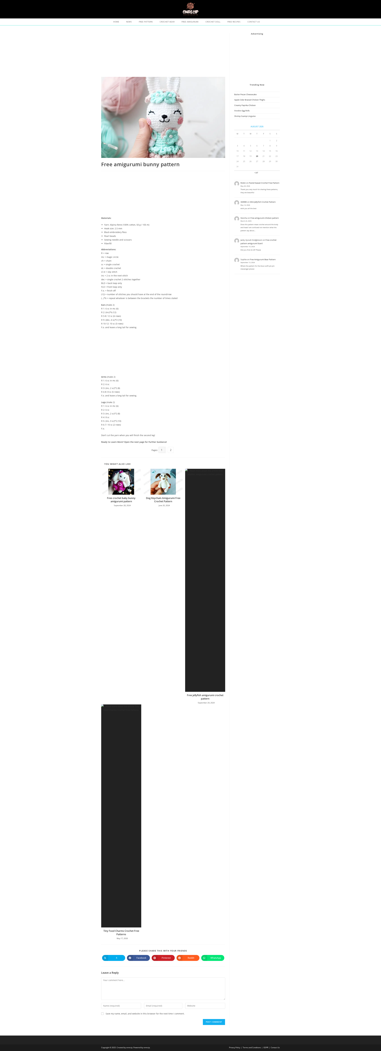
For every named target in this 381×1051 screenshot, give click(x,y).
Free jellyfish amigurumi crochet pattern (205, 697)
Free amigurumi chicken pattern (264, 218)
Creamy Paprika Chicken (245, 105)
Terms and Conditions (252, 1047)
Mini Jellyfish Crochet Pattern (263, 202)
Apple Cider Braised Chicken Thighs (249, 99)
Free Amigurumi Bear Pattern (263, 259)
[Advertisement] (163, 55)
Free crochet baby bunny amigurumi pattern (121, 499)
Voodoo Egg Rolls (242, 110)
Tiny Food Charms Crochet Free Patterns (121, 932)
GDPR (265, 1047)
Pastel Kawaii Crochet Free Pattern (264, 183)
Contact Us (275, 1047)
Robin (243, 183)
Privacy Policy (234, 1047)
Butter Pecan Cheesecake (245, 94)
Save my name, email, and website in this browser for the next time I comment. (145, 1013)
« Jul (256, 172)
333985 (244, 202)
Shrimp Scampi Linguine (245, 116)
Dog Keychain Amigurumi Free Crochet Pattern (163, 499)
